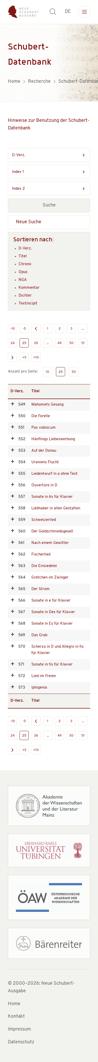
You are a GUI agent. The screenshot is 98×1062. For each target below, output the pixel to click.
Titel (23, 256)
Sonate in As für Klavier (52, 497)
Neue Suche (28, 222)
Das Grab (39, 635)
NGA (23, 280)
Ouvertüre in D (44, 485)
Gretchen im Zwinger (49, 578)
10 (47, 372)
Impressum (19, 1029)
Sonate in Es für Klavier (52, 624)
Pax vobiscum (43, 428)
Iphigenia (39, 688)
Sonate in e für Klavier (51, 601)
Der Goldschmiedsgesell (52, 531)
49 (59, 343)
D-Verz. (25, 248)
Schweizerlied (43, 520)
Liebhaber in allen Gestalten (55, 508)
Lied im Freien (43, 676)
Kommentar (29, 288)
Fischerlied (40, 555)
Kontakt (16, 1016)
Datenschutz (21, 1042)
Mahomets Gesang (47, 405)
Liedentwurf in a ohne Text (54, 474)
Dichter (25, 296)
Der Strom (40, 589)
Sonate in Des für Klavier (53, 612)
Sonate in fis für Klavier (52, 665)
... (83, 328)
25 (24, 343)
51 (83, 343)
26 (36, 343)
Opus (23, 272)
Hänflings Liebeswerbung (53, 439)
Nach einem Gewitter (50, 543)
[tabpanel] (49, 62)
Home (14, 1004)
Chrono (25, 264)
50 (71, 343)
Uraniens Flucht (45, 462)
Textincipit (28, 304)
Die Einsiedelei (44, 566)
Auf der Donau (43, 451)
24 (12, 343)
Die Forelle (40, 416)
